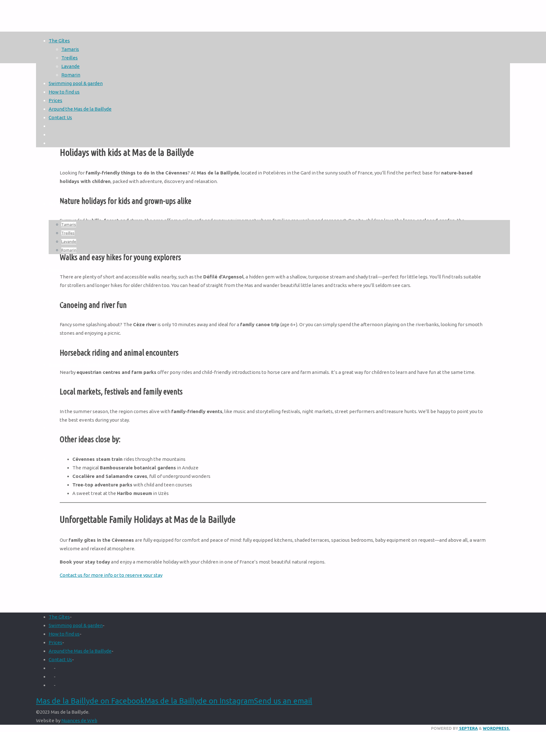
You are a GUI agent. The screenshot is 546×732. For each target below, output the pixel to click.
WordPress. (496, 728)
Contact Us (60, 659)
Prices (55, 642)
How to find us (64, 634)
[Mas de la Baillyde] (273, 262)
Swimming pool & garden (76, 625)
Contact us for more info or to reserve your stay (111, 575)
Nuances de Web (79, 720)
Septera (468, 728)
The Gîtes (59, 616)
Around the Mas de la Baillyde (80, 651)
